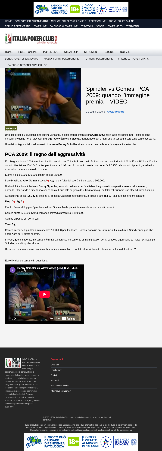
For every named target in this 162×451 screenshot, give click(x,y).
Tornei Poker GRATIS (17, 26)
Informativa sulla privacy (61, 391)
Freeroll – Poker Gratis (133, 58)
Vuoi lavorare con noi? (60, 386)
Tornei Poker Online (121, 21)
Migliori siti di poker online (68, 21)
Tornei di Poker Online (98, 58)
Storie (100, 26)
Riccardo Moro (116, 111)
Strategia (87, 26)
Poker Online (97, 21)
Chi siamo (55, 365)
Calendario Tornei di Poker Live (27, 65)
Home (8, 21)
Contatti (54, 375)
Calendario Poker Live (64, 26)
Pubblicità (55, 380)
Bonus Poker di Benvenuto (31, 21)
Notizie (125, 52)
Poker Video (115, 26)
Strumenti (132, 26)
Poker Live (40, 26)
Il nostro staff (56, 370)
